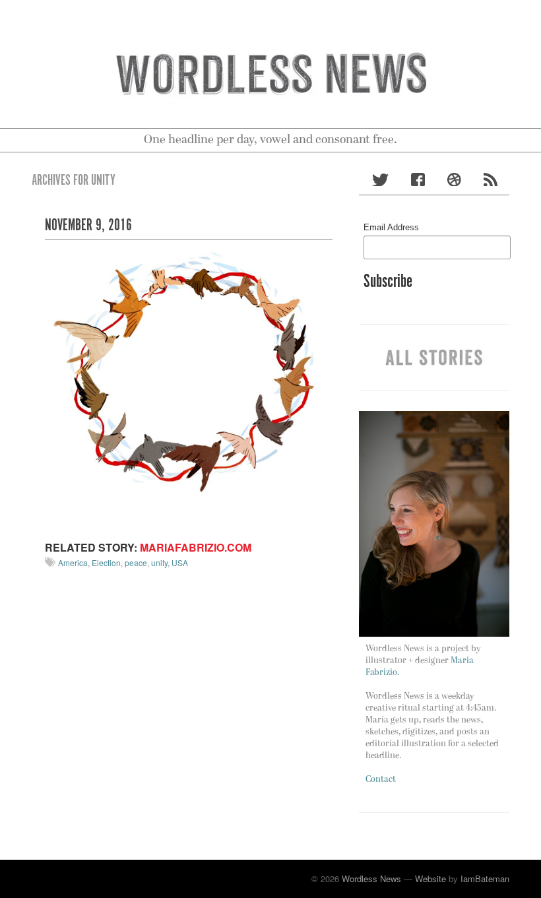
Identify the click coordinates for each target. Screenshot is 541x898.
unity (159, 562)
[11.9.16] (189, 388)
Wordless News (371, 878)
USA (180, 562)
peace (136, 562)
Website (430, 878)
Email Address (391, 227)
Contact (381, 780)
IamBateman (485, 878)
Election (106, 562)
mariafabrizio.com (195, 547)
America (73, 562)
